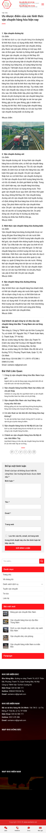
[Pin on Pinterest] (30, 452)
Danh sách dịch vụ (10, 584)
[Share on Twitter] (21, 452)
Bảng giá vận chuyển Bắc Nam (23, 612)
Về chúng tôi (8, 579)
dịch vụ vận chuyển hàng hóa (23, 39)
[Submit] (41, 561)
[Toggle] (42, 584)
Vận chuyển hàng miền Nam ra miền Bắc (25, 645)
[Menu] (42, 4)
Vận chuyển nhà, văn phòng (21, 636)
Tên (7, 502)
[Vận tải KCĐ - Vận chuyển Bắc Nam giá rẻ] (7, 4)
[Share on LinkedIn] (34, 452)
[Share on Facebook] (16, 452)
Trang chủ (7, 574)
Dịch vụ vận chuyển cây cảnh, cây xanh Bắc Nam (26, 629)
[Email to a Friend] (25, 452)
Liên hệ (6, 598)
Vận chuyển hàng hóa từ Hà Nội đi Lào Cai (23, 426)
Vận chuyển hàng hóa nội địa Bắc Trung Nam (24, 621)
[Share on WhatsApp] (12, 452)
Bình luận (9, 481)
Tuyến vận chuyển (10, 589)
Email (8, 513)
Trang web (9, 524)
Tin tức (5, 13)
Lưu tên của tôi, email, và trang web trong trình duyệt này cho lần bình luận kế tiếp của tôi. (22, 539)
